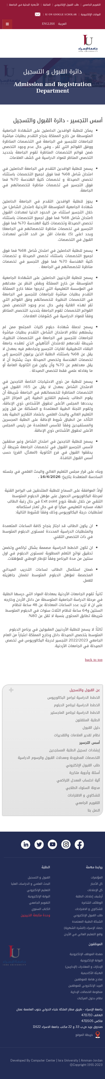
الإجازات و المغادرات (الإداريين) (84, 966)
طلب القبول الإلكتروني (66, 4)
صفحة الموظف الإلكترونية (86, 954)
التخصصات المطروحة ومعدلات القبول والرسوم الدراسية (59, 757)
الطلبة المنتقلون (87, 720)
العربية (61, 23)
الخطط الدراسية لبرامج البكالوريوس (73, 697)
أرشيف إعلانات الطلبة (89, 896)
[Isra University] (88, 42)
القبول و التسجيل (39, 877)
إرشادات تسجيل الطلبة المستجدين (74, 750)
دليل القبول (91, 727)
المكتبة (47, 4)
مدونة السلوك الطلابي (83, 788)
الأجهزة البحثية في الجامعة (24, 4)
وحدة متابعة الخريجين (35, 915)
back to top (94, 659)
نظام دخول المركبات (90, 998)
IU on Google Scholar (61, 14)
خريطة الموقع (84, 1035)
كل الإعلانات (95, 890)
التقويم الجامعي (92, 4)
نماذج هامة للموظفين (88, 979)
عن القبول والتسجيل (85, 690)
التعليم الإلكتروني (38, 890)
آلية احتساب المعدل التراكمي (78, 780)
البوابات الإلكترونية (91, 14)
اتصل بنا (94, 810)
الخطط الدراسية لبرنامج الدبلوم (77, 705)
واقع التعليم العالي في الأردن (83, 934)
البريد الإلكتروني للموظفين (85, 985)
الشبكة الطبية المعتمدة (87, 921)
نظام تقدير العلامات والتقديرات (77, 735)
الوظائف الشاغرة (92, 902)
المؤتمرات (97, 877)
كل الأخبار (97, 883)
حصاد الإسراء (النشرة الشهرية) (83, 928)
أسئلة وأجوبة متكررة (84, 773)
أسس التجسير (89, 742)
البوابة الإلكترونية (39, 896)
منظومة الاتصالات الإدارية (87, 992)
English (48, 23)
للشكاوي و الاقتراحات (84, 795)
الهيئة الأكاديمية (92, 973)
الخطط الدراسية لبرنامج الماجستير (75, 712)
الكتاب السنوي (41, 909)
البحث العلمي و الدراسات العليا (30, 883)
